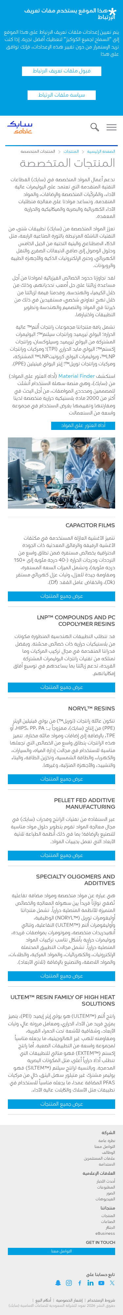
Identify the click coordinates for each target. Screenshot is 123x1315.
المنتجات (71, 152)
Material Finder (76, 376)
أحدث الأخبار (105, 1182)
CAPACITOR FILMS (90, 526)
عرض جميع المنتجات (61, 596)
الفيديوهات (105, 1199)
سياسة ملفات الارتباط (61, 95)
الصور (110, 1193)
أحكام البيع (43, 1301)
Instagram (69, 1283)
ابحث (95, 127)
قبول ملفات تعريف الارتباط (62, 71)
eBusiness (105, 1234)
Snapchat (58, 1283)
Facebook (80, 1283)
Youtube (101, 1283)
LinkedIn (90, 1283)
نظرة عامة (106, 1141)
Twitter (112, 1283)
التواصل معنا (104, 1147)
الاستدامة (107, 1165)
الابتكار (110, 1228)
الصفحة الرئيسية (101, 152)
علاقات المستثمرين (99, 1159)
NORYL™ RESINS (91, 709)
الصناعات (108, 1222)
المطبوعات (106, 1187)
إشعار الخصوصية (69, 1301)
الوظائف (108, 1153)
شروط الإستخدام (101, 1301)
